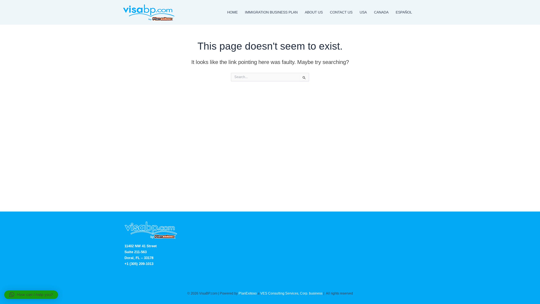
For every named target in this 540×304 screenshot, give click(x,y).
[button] (31, 294)
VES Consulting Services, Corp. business (291, 293)
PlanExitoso (248, 293)
